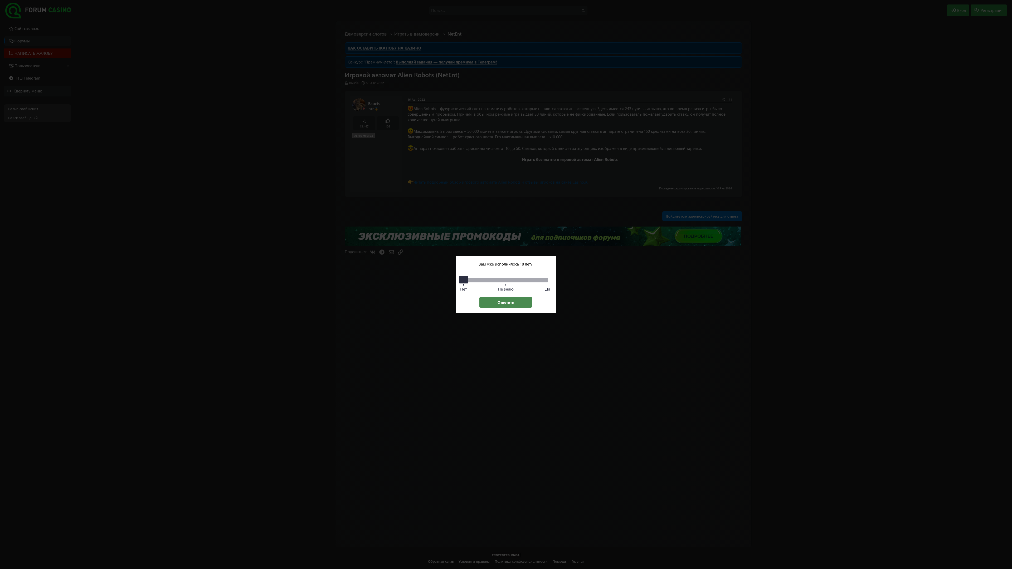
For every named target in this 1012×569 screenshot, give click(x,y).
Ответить (506, 302)
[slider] (463, 279)
